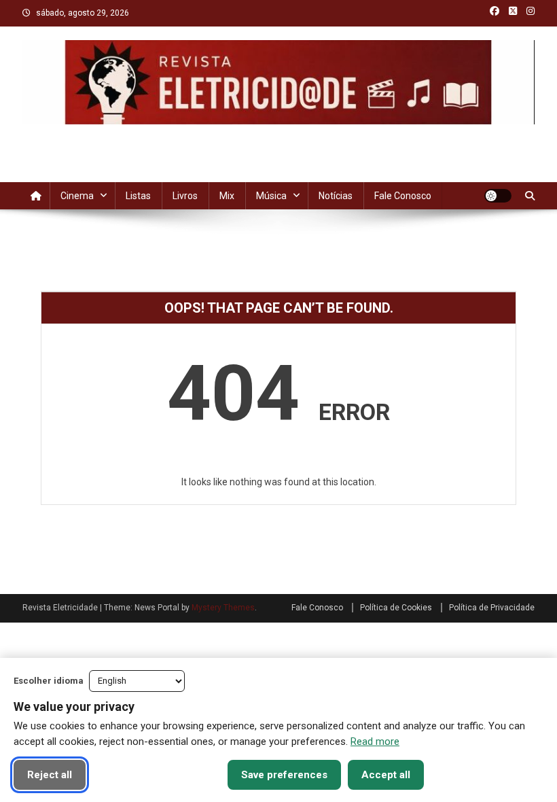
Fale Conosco (402, 195)
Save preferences (284, 775)
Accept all (385, 775)
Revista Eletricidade (278, 138)
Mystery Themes (223, 607)
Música (271, 195)
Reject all (49, 775)
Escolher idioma (49, 681)
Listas (138, 195)
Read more (375, 741)
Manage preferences (156, 775)
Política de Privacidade (492, 607)
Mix (226, 195)
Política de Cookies (396, 607)
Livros (185, 195)
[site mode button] (497, 196)
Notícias (336, 195)
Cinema (77, 195)
